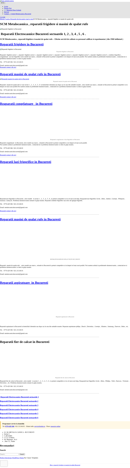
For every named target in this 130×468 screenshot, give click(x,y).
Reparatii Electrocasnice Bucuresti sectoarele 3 (19, 405)
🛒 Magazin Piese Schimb (12, 10)
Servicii (6, 12)
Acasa (6, 6)
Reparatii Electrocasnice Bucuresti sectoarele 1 (19, 397)
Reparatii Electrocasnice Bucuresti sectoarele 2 (19, 401)
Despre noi (7, 8)
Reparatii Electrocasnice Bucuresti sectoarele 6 (19, 418)
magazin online (55, 426)
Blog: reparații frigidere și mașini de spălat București (65, 465)
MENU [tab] (3, 3)
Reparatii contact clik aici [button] (8, 67)
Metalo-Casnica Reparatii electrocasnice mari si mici (16, 19)
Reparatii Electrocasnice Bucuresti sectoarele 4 (19, 409)
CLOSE (2, 17)
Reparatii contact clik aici (8, 97)
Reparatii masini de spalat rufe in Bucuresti (30, 74)
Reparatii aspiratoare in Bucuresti (24, 282)
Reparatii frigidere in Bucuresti (22, 44)
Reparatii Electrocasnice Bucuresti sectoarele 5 (19, 413)
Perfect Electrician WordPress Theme (12, 458)
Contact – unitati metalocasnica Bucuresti (17, 14)
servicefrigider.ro (39, 426)
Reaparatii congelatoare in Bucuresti (26, 103)
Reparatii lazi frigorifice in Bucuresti (25, 162)
